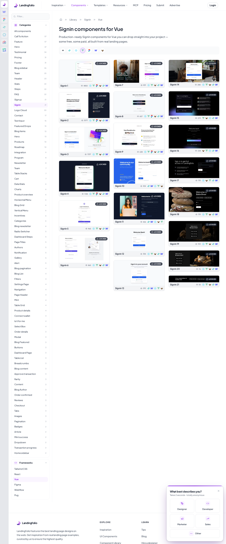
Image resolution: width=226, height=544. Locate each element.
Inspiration (105, 529)
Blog (144, 536)
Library (73, 19)
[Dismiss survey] (219, 491)
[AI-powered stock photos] (4, 50)
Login (213, 5)
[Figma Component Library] (4, 19)
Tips (143, 529)
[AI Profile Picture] (4, 42)
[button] (84, 74)
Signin (87, 19)
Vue (100, 19)
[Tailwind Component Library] (4, 27)
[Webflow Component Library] (4, 12)
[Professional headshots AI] (4, 34)
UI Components (108, 536)
